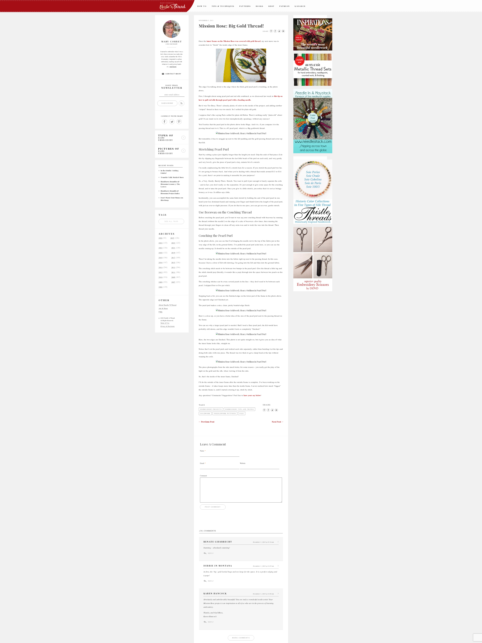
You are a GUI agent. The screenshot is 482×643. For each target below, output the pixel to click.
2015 (173, 263)
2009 (173, 277)
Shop (271, 6)
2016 (160, 263)
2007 (173, 282)
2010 (160, 277)
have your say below (252, 395)
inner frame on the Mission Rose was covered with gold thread (233, 41)
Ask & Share (163, 308)
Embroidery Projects (211, 409)
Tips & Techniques (223, 6)
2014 (160, 267)
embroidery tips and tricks (239, 409)
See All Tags (171, 221)
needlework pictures (225, 413)
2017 (173, 258)
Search (301, 6)
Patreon (284, 6)
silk (241, 413)
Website (242, 463)
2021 (173, 248)
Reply (211, 553)
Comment (203, 475)
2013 (173, 267)
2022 (160, 248)
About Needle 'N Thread (167, 305)
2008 (160, 282)
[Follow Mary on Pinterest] (179, 121)
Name (202, 451)
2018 (160, 258)
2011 (173, 272)
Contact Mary (173, 74)
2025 (172, 238)
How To (202, 6)
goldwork (205, 413)
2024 (160, 243)
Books (259, 6)
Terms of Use (165, 323)
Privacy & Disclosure (168, 326)
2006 (160, 287)
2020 (160, 253)
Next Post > (277, 421)
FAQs (160, 312)
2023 (173, 243)
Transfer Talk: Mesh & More (172, 177)
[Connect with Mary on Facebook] (164, 121)
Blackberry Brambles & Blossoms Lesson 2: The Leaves (170, 184)
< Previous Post (206, 421)
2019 (173, 253)
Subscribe (167, 103)
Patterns (245, 6)
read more (173, 67)
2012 (160, 272)
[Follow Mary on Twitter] (171, 121)
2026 (160, 238)
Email (202, 463)
